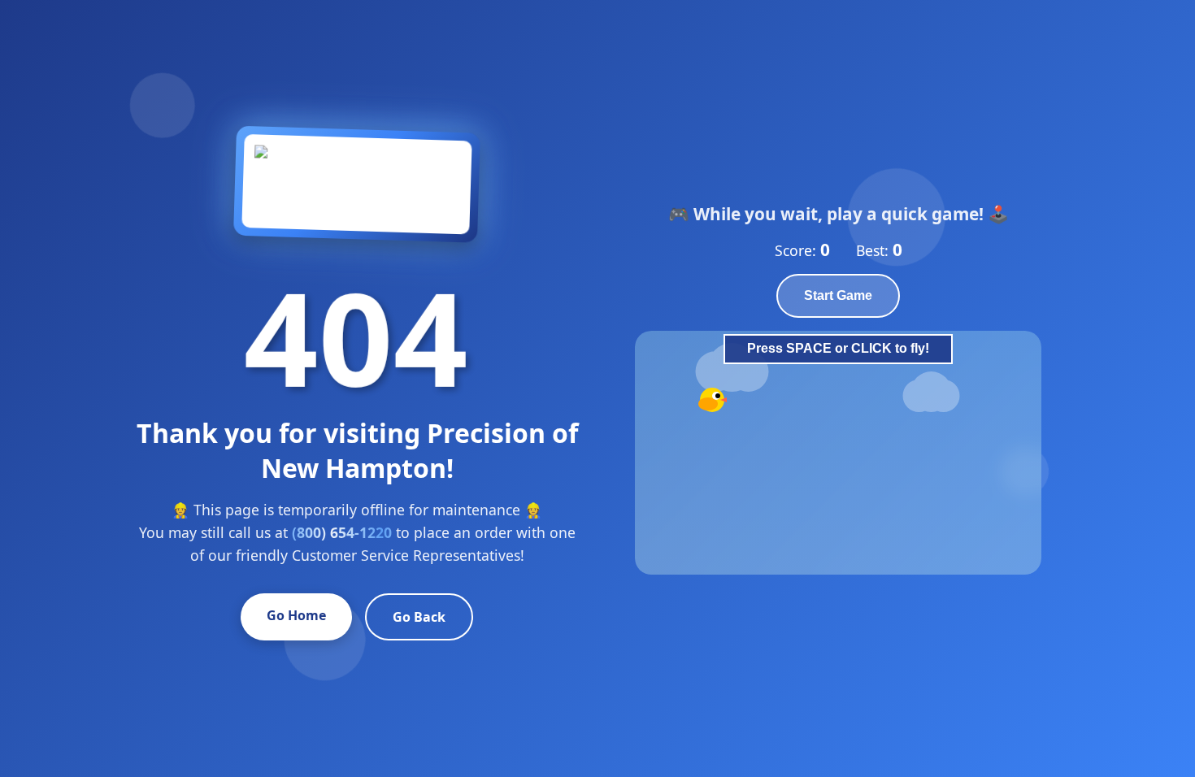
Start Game (838, 295)
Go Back (419, 617)
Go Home (296, 615)
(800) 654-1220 (342, 532)
